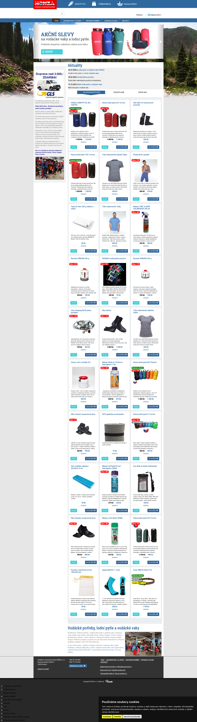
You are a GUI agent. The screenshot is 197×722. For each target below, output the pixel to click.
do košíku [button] (90, 147)
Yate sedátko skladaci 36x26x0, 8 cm (79, 467)
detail (74, 147)
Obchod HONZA (130, 4)
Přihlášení (139, 15)
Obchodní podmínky (93, 21)
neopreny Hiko (108, 645)
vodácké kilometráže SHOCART (79, 650)
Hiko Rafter (106, 310)
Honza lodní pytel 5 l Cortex (144, 414)
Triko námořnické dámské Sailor (143, 311)
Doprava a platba (111, 21)
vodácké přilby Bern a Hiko (85, 647)
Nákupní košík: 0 (156, 15)
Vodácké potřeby (9, 689)
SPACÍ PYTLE (80, 4)
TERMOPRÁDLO (104, 4)
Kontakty (125, 21)
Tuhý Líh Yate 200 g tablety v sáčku (82, 207)
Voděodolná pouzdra (86, 77)
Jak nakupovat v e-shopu (72, 21)
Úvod (56, 21)
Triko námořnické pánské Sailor (114, 154)
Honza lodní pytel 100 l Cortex (83, 154)
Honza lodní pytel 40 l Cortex (144, 518)
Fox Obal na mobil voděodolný (145, 466)
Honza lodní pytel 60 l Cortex (113, 103)
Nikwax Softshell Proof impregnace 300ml (111, 467)
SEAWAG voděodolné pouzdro (114, 258)
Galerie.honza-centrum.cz (108, 667)
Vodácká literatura (9, 693)
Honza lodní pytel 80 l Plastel (144, 362)
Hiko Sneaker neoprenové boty (83, 518)
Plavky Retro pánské (141, 154)
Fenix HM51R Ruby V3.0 (142, 570)
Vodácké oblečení (9, 696)
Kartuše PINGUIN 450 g (80, 258)
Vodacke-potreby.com (118, 670)
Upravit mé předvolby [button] (132, 717)
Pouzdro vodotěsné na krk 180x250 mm (81, 571)
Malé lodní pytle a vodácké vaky (90, 84)
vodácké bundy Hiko (103, 647)
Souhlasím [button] (107, 717)
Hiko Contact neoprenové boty (83, 414)
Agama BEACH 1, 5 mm (111, 570)
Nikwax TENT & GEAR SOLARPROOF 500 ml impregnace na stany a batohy (145, 208)
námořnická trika (108, 650)
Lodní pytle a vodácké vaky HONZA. (91, 70)
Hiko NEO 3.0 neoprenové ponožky (143, 104)
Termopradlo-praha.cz (107, 673)
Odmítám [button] (117, 717)
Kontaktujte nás (76, 666)
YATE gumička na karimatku (113, 414)
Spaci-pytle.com (105, 670)
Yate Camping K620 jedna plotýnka (81, 311)
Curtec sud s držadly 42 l (81, 362)
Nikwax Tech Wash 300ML (112, 518)
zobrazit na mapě (43, 669)
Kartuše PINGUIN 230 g (142, 258)
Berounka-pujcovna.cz (125, 667)
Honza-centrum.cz (121, 673)
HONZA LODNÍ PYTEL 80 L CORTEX (81, 104)
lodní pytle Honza (117, 647)
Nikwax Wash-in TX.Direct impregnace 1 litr (112, 363)
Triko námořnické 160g (111, 206)
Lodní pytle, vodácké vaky (12, 686)
